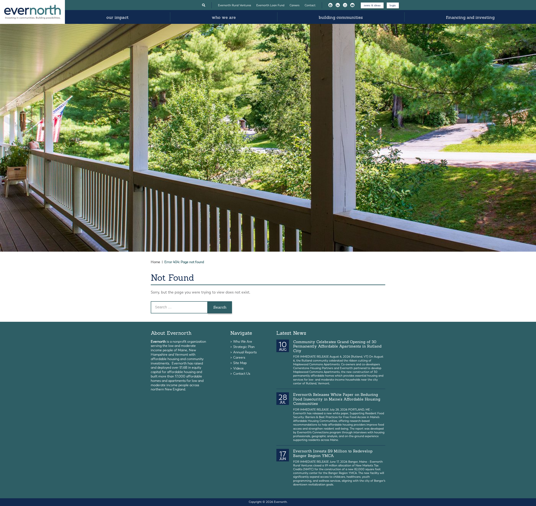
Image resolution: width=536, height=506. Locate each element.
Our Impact (117, 17)
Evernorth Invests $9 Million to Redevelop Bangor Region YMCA (332, 453)
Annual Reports (245, 352)
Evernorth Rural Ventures (234, 5)
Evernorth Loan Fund (270, 5)
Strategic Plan (244, 347)
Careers (294, 5)
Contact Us (241, 374)
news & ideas (372, 5)
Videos (238, 368)
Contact (310, 5)
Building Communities (341, 17)
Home (155, 262)
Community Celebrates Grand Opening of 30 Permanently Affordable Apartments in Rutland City (337, 346)
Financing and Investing (470, 17)
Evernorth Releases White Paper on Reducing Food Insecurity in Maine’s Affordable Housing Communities (336, 399)
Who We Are (224, 17)
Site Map (240, 363)
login (393, 5)
